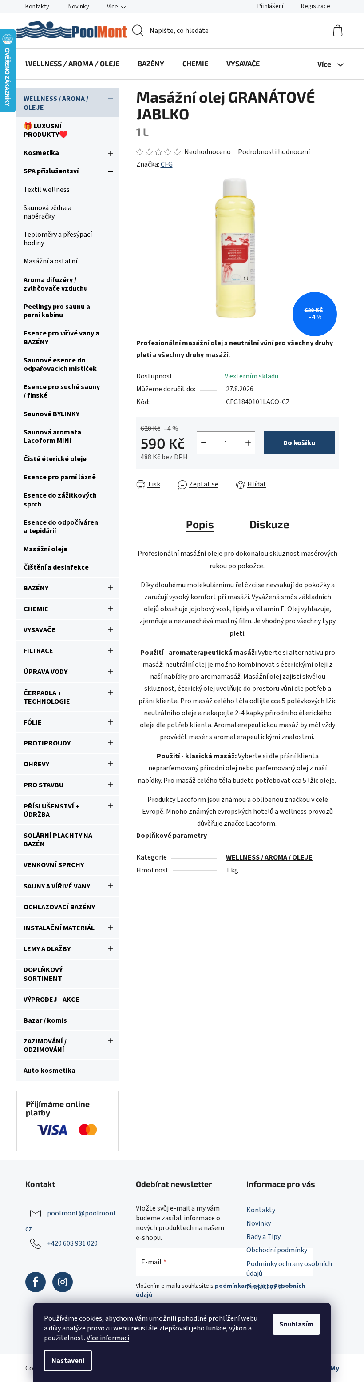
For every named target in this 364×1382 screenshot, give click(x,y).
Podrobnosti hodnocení (274, 152)
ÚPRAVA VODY (45, 672)
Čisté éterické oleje (55, 459)
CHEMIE (36, 609)
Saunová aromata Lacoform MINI (52, 436)
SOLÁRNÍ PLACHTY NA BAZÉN (58, 840)
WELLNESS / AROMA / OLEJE (56, 103)
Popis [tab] (200, 524)
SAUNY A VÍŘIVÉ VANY (57, 886)
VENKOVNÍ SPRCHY (54, 865)
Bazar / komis (45, 1020)
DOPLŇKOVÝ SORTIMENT (43, 974)
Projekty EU (264, 1287)
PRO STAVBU (44, 785)
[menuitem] (72, 63)
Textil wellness (47, 190)
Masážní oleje (45, 549)
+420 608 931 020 (72, 1243)
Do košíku (299, 443)
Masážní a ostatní (50, 261)
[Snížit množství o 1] (203, 443)
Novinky (78, 6)
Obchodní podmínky (276, 1250)
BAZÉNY (36, 588)
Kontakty (37, 6)
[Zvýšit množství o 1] (248, 443)
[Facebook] (35, 1282)
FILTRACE (38, 651)
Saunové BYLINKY (51, 414)
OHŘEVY (36, 764)
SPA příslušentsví (51, 171)
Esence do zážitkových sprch (60, 499)
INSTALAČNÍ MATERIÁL (59, 928)
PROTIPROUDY (47, 743)
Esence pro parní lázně (60, 477)
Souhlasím (296, 1324)
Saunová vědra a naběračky (47, 212)
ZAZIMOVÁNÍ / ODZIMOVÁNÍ (45, 1045)
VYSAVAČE (39, 630)
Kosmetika (41, 153)
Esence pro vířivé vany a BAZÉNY (61, 337)
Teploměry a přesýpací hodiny (58, 239)
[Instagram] (62, 1282)
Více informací (108, 1338)
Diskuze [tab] (269, 524)
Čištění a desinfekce (56, 567)
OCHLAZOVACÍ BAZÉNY (59, 907)
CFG (167, 164)
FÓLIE (33, 722)
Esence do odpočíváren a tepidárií (61, 527)
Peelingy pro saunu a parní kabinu (57, 311)
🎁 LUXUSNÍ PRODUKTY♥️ (46, 130)
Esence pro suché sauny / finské (62, 391)
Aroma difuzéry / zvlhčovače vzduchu (56, 284)
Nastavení (67, 1361)
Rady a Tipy (263, 1237)
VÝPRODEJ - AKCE (51, 999)
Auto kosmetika (49, 1070)
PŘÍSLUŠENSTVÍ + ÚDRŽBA (51, 810)
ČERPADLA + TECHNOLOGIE (47, 697)
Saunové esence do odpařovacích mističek (60, 364)
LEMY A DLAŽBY (47, 949)
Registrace (315, 6)
